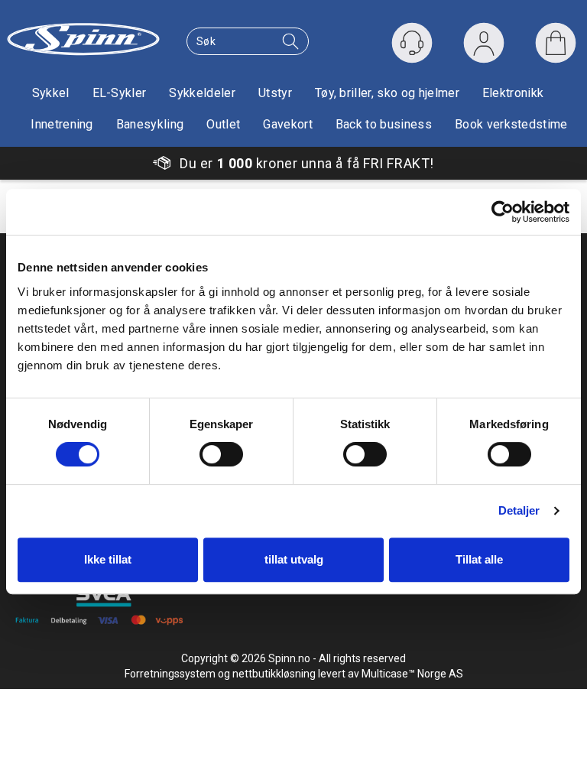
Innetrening (62, 124)
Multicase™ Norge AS (412, 674)
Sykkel (51, 93)
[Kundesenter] (412, 42)
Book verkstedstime (511, 124)
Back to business (384, 124)
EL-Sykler (119, 93)
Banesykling (150, 124)
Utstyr (275, 93)
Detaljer (519, 510)
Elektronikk (513, 93)
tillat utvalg (293, 559)
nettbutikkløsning (274, 674)
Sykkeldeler (202, 93)
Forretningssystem (170, 674)
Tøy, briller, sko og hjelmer (387, 93)
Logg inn (483, 46)
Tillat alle (479, 559)
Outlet (223, 124)
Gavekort (288, 124)
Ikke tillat (107, 559)
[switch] (221, 454)
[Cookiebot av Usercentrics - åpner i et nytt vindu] (502, 211)
